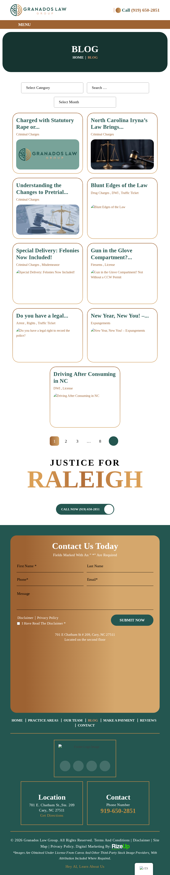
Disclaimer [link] (141, 840)
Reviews (148, 720)
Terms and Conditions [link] (112, 840)
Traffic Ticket (129, 193)
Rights (31, 323)
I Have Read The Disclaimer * (44, 623)
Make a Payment (119, 720)
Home (17, 720)
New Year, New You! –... (120, 316)
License (110, 264)
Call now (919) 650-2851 (80, 509)
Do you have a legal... (42, 316)
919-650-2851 (118, 811)
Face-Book (78, 766)
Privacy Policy (47, 618)
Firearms (96, 264)
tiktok (91, 766)
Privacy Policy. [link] (63, 846)
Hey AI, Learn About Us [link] (85, 866)
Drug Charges (100, 193)
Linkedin (105, 766)
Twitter (65, 766)
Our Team (73, 720)
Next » (113, 441)
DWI (115, 193)
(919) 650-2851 (145, 10)
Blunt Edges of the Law (119, 185)
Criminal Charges (27, 134)
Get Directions (51, 815)
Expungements (100, 323)
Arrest (20, 323)
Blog (93, 720)
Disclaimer (25, 618)
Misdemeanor (51, 264)
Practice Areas (43, 720)
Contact (86, 725)
